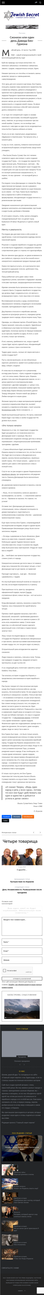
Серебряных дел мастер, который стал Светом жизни (27, 1201)
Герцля (28, 592)
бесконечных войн (9, 410)
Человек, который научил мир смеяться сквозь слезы (25, 1215)
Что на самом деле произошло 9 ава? (26, 1229)
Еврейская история (22, 1144)
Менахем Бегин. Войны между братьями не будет (22, 1148)
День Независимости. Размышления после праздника (22, 890)
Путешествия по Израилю (22, 880)
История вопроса (19, 1186)
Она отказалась (20, 1244)
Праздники (22, 1057)
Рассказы (22, 33)
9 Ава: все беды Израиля (23, 1258)
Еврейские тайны (19, 1172)
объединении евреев (22, 718)
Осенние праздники (22, 1061)
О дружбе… (22, 870)
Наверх (20, 1291)
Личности (17, 1212)
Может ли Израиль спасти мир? (26, 1188)
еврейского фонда (9, 474)
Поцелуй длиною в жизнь (24, 1174)
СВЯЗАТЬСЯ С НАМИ (10, 1268)
